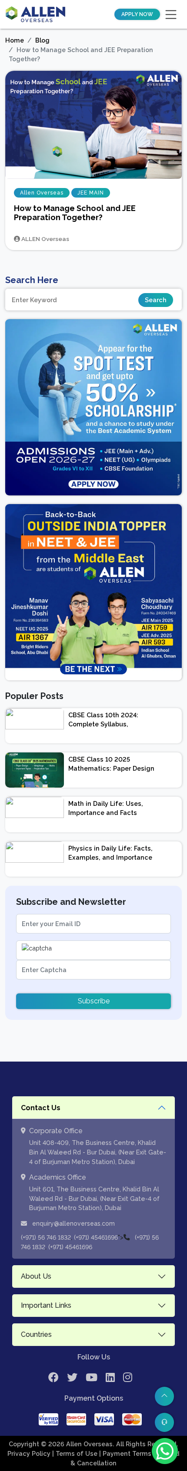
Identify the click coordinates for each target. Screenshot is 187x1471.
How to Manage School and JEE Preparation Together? (75, 213)
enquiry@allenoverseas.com (72, 1223)
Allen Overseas (41, 193)
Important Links (46, 1305)
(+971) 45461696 (96, 1237)
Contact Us (40, 1108)
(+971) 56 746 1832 (46, 1237)
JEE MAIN (90, 193)
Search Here (31, 280)
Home (14, 40)
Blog (42, 40)
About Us (36, 1276)
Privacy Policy (29, 1453)
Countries (36, 1334)
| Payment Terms (126, 1453)
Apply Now (137, 14)
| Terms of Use (75, 1453)
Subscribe (94, 1001)
